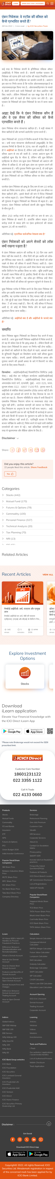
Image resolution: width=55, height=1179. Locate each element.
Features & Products (38, 872)
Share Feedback (39, 467)
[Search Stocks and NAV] (48, 3)
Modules (33, 1033)
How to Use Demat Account (10, 960)
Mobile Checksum (37, 1062)
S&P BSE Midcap (9, 1025)
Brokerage (34, 814)
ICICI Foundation (9, 1068)
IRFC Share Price (9, 881)
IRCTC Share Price (9, 877)
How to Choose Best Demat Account (11, 967)
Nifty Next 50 (7, 1041)
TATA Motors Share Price (40, 927)
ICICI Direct (7, 1096)
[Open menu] (52, 3)
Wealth (33, 830)
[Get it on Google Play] (38, 1153)
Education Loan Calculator (41, 987)
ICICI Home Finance (10, 1100)
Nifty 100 (6, 1045)
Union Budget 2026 (10, 849)
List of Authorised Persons (41, 1058)
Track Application (37, 1066)
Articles (33, 1021)
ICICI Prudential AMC (11, 1088)
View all (48, 574)
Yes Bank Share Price (11, 889)
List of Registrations (38, 884)
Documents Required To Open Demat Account (12, 979)
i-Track (32, 1048)
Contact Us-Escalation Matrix (39, 846)
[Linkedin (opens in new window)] (33, 1139)
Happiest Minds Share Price (39, 902)
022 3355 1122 (27, 780)
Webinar (33, 1025)
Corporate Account (38, 1010)
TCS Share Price (36, 908)
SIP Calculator (36, 976)
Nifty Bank (6, 1049)
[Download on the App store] (17, 1153)
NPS (4, 838)
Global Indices (8, 1021)
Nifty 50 (5, 1052)
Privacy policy (35, 852)
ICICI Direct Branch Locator (41, 876)
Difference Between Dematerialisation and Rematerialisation (11, 949)
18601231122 (27, 774)
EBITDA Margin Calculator (41, 948)
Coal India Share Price (39, 919)
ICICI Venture (7, 1092)
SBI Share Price (8, 867)
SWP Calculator (36, 972)
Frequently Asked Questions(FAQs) (37, 867)
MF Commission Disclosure (41, 880)
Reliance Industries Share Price (13, 872)
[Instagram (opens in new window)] (19, 1139)
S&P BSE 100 (7, 1029)
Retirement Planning (38, 818)
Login (15, 4)
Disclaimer (8, 438)
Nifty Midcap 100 (9, 1037)
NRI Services (35, 834)
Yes (8, 474)
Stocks (5, 814)
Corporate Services (38, 838)
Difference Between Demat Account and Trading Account (10, 993)
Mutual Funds (8, 818)
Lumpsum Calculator (38, 956)
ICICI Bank (6, 1064)
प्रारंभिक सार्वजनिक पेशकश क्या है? (29, 234)
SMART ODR (35, 856)
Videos (33, 1029)
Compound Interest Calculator (38, 943)
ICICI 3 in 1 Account (38, 999)
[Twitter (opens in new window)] (26, 1139)
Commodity (7, 822)
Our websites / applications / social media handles (41, 1053)
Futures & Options (9, 842)
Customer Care (36, 826)
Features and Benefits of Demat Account (12, 973)
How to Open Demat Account (11, 1000)
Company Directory (10, 896)
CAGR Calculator (37, 979)
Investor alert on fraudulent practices (41, 861)
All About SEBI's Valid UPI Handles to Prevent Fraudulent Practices (13, 940)
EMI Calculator (36, 960)
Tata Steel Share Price (11, 893)
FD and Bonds (8, 826)
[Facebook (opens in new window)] (12, 1139)
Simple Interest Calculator (40, 938)
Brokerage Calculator (39, 968)
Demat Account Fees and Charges (13, 985)
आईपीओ (10, 150)
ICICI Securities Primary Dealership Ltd (12, 1104)
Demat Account (36, 1002)
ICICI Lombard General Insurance (11, 1076)
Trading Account (37, 1006)
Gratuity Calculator (38, 964)
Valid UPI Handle (37, 888)
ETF (4, 834)
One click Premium (38, 822)
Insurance (6, 830)
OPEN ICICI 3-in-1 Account (33, 4)
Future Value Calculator (40, 952)
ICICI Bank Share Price (39, 923)
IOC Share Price (8, 885)
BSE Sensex (7, 1033)
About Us (34, 842)
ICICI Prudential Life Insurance (10, 1083)
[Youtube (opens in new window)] (40, 1139)
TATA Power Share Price (40, 911)
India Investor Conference (13, 853)
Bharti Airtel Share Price (40, 915)
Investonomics (36, 1037)
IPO (3, 845)
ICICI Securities (8, 1072)
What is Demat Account (12, 955)
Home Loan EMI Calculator (41, 983)
